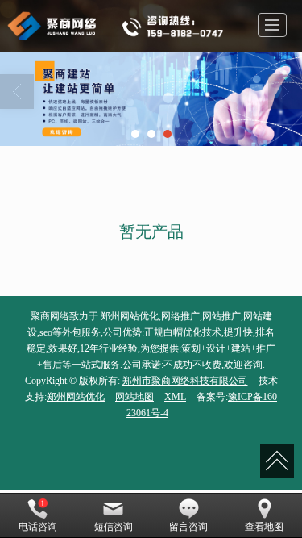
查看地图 (264, 526)
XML (175, 396)
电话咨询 (38, 526)
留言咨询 (188, 526)
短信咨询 (113, 526)
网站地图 (134, 396)
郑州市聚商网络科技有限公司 (185, 380)
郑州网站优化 (76, 396)
